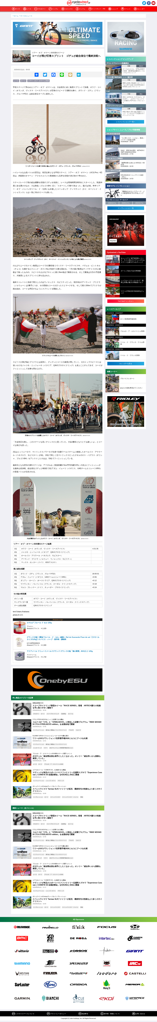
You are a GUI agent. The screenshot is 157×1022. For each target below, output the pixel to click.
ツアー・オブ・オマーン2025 (38, 81)
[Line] (61, 75)
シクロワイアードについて (24, 1014)
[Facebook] (53, 75)
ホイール (70, 713)
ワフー (45, 748)
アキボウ (71, 730)
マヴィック (61, 780)
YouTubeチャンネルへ (126, 301)
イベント (127, 9)
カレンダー (141, 9)
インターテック (37, 748)
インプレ (55, 9)
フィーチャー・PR (98, 9)
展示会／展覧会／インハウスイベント (56, 730)
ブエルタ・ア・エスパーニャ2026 (53, 764)
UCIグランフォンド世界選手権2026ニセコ (61, 748)
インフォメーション (38, 730)
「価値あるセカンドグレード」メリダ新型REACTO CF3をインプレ (133, 193)
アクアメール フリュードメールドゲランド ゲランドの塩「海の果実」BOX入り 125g (60, 651)
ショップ (114, 9)
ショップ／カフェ (51, 780)
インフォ (82, 9)
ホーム (16, 16)
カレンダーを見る (125, 364)
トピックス (69, 9)
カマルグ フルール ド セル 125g (39, 623)
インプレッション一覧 (126, 208)
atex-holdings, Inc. (76, 1018)
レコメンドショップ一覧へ (125, 122)
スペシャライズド (55, 797)
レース (28, 9)
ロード (23, 81)
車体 (81, 797)
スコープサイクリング (53, 713)
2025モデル (126, 203)
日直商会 (63, 713)
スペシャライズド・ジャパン (70, 797)
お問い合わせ (140, 1014)
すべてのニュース (26, 16)
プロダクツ (42, 9)
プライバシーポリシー (58, 1014)
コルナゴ (78, 730)
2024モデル (139, 203)
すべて (17, 9)
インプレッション (38, 797)
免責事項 (85, 1014)
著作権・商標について (112, 1014)
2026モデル (112, 203)
